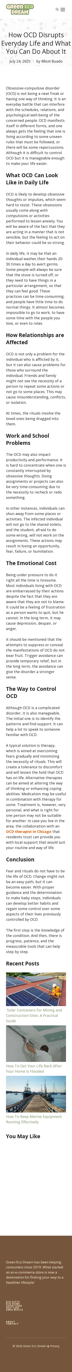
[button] (57, 9)
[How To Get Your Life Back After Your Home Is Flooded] (36, 1044)
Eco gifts (13, 1301)
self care (12, 1307)
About (10, 1321)
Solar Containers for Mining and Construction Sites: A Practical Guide (34, 1015)
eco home (13, 1303)
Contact (12, 1323)
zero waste (14, 1309)
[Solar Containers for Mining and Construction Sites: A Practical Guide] (36, 989)
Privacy (54, 1346)
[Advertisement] (36, 1184)
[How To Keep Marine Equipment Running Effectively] (36, 1095)
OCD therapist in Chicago (28, 831)
